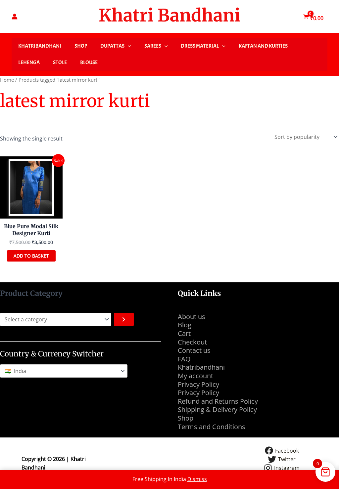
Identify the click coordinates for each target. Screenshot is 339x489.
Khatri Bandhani (169, 15)
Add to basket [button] (31, 256)
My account (195, 375)
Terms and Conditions (212, 426)
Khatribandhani (39, 46)
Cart (184, 333)
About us (191, 316)
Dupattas (112, 46)
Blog (184, 324)
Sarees (152, 46)
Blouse (89, 62)
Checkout (192, 342)
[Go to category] (124, 319)
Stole (60, 62)
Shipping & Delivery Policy (217, 409)
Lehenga (29, 62)
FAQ (184, 358)
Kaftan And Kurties (263, 46)
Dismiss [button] (197, 479)
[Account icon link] (15, 17)
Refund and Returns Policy (218, 401)
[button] (127, 46)
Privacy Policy (198, 384)
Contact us (194, 350)
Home (7, 79)
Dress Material (200, 46)
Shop (80, 46)
